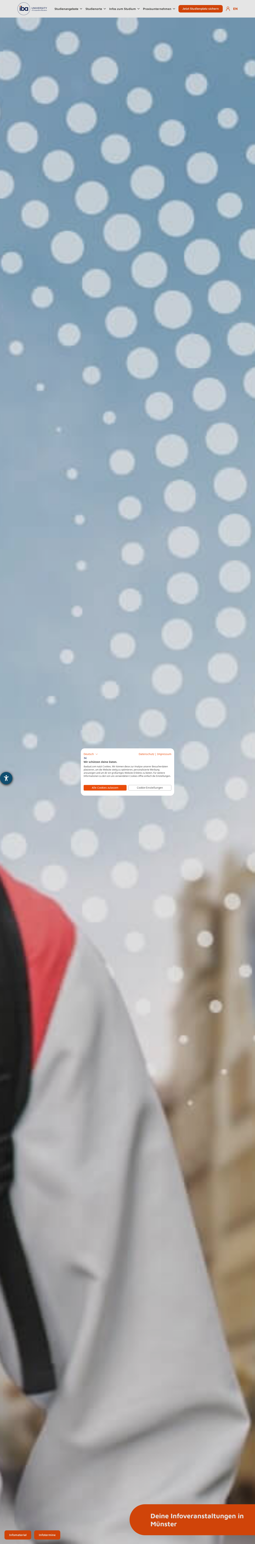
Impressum (164, 754)
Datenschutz (146, 754)
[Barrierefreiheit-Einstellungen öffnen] (6, 778)
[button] (91, 754)
